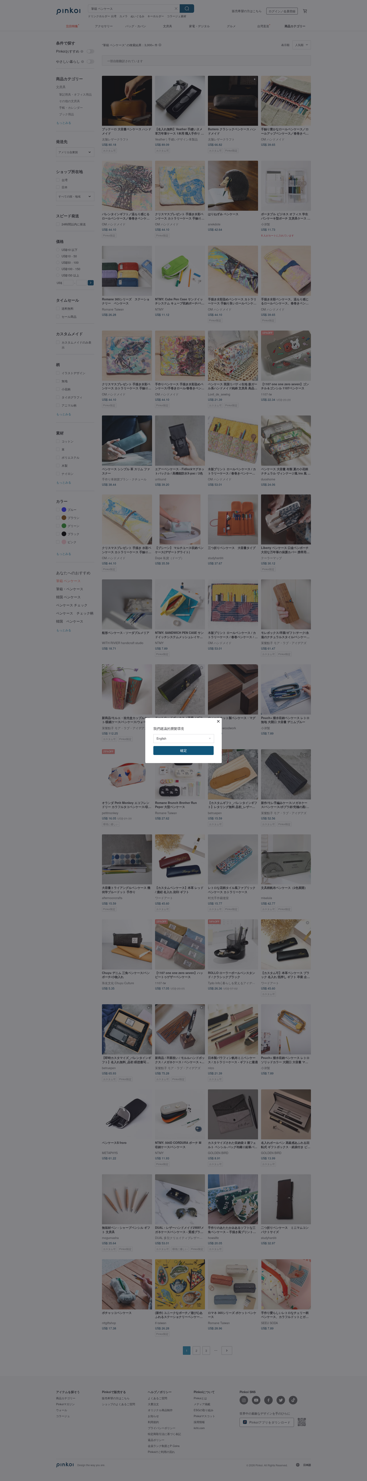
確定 (183, 750)
